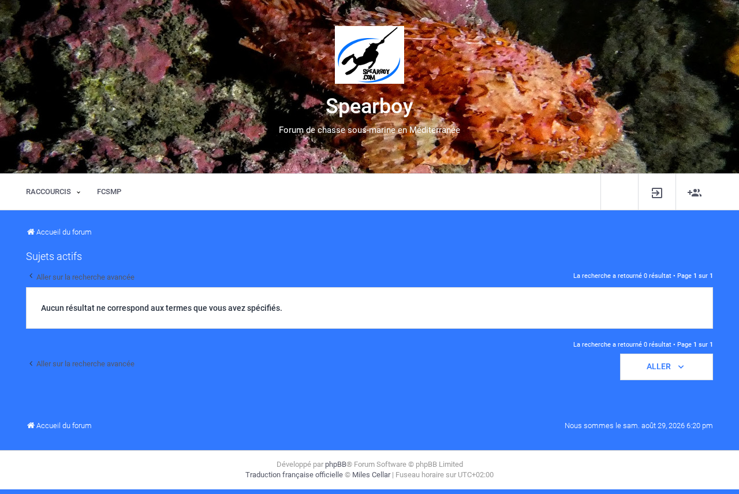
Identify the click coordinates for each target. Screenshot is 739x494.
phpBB (335, 464)
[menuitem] (657, 192)
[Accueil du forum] (369, 55)
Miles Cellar (371, 474)
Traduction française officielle (294, 474)
